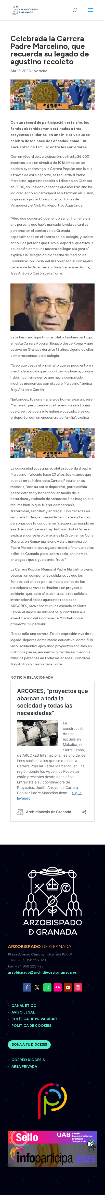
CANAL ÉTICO (24, 1006)
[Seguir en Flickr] (58, 987)
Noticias (40, 71)
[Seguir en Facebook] (27, 987)
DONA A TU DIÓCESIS (29, 1044)
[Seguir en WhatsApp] (47, 987)
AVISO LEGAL (23, 1012)
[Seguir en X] (37, 987)
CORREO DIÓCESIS (28, 1060)
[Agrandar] (87, 290)
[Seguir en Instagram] (78, 987)
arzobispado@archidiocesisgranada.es (42, 972)
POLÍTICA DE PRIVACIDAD (34, 1019)
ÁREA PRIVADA (24, 1066)
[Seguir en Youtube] (68, 987)
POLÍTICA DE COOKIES (31, 1025)
